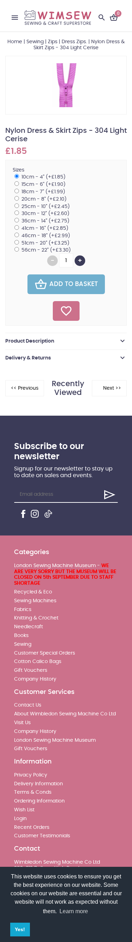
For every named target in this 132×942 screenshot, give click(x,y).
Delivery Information (38, 783)
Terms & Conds (32, 792)
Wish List (24, 809)
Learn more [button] (73, 911)
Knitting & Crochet (36, 618)
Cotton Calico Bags (37, 661)
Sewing (35, 41)
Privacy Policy (30, 775)
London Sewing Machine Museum (55, 740)
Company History (35, 679)
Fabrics (22, 609)
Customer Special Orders (44, 653)
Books (21, 635)
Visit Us (22, 722)
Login (20, 818)
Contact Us (27, 705)
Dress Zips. (74, 41)
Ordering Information (39, 801)
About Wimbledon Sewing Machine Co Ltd (65, 714)
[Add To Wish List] (66, 311)
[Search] (102, 17)
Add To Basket (73, 284)
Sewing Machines (35, 600)
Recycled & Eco (33, 592)
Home (14, 41)
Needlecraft (28, 626)
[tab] (66, 341)
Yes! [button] (20, 929)
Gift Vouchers (30, 670)
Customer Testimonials (42, 835)
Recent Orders (31, 827)
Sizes (18, 170)
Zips (52, 41)
